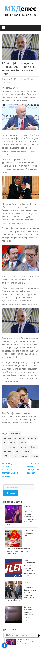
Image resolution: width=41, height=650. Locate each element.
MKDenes (30, 79)
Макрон (23, 447)
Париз (34, 447)
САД (6, 456)
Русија (27, 451)
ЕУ (5, 442)
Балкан (8, 82)
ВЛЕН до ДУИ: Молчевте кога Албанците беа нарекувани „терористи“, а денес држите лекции (30, 568)
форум (34, 456)
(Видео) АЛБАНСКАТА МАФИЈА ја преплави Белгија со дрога (10, 469)
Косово (22, 442)
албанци (32, 438)
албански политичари (14, 438)
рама (17, 451)
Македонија (9, 447)
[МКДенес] (20, 10)
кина (12, 442)
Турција (23, 456)
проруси (7, 451)
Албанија (15, 433)
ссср (14, 456)
